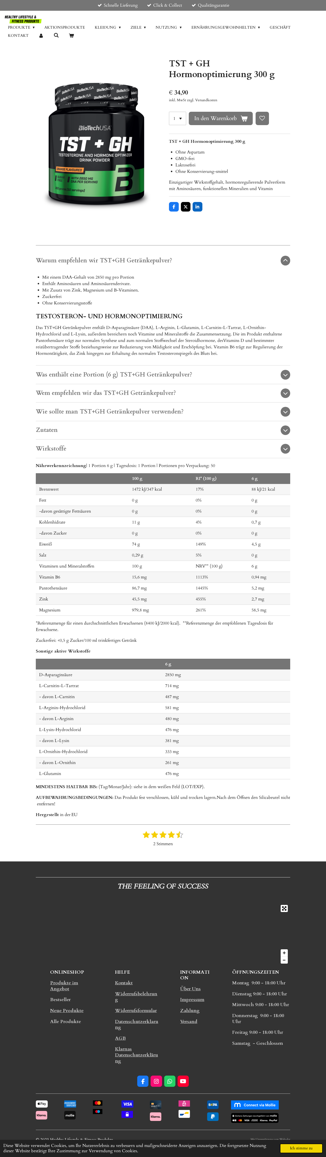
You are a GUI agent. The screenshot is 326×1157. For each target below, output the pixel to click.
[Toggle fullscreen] (284, 908)
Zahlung (190, 1011)
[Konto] (41, 36)
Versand (188, 1022)
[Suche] (56, 35)
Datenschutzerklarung (136, 1025)
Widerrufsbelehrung (136, 997)
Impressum (192, 1000)
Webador (284, 1139)
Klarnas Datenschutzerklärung (136, 1055)
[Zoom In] (284, 952)
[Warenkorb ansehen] (71, 36)
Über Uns (190, 989)
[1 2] (177, 118)
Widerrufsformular (136, 1011)
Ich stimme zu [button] (301, 1148)
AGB (120, 1038)
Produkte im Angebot (64, 986)
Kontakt (124, 983)
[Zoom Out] (284, 960)
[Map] (163, 934)
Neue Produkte (67, 1011)
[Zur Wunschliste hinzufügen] (262, 118)
